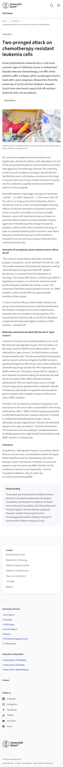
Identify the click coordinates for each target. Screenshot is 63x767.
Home (4, 21)
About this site (7, 763)
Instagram (12, 704)
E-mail (11, 581)
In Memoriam (10, 643)
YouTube (11, 720)
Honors (7, 634)
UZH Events (9, 624)
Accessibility (27, 763)
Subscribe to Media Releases (16, 669)
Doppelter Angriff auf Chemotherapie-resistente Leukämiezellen (26, 24)
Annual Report (10, 629)
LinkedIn (11, 698)
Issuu (9, 726)
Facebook (12, 709)
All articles (15, 21)
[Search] (51, 5)
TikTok (10, 715)
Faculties (8, 619)
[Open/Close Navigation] (58, 5)
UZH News (7, 13)
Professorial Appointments (16, 638)
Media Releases (9, 100)
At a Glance (9, 614)
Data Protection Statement (43, 763)
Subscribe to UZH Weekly (15, 660)
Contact (18, 763)
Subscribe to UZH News (14, 665)
